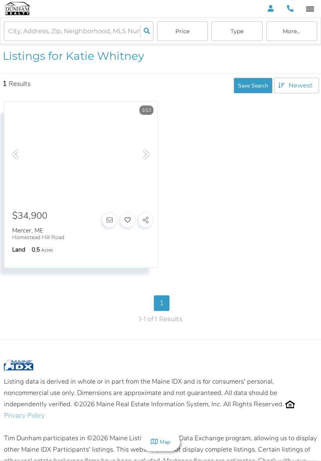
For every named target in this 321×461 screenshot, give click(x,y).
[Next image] (146, 155)
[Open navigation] (310, 9)
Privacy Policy (24, 415)
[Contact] (109, 220)
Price (182, 31)
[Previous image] (15, 155)
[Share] (145, 220)
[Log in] (271, 9)
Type (237, 31)
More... (291, 31)
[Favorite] (127, 220)
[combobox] (9, 31)
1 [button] (162, 302)
